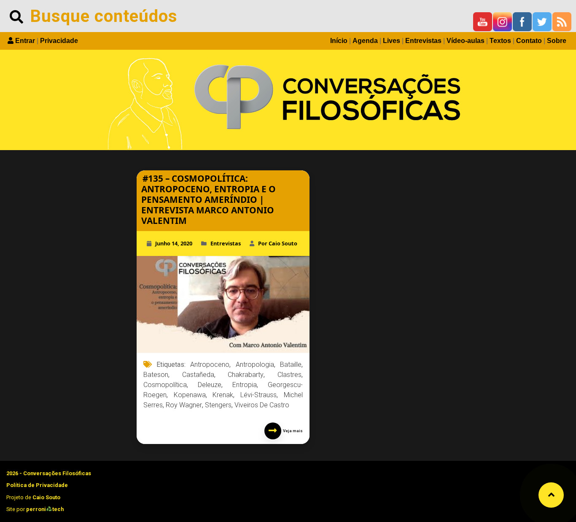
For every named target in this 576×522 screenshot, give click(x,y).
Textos (500, 40)
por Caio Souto (277, 243)
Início (338, 40)
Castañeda (198, 375)
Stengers (218, 405)
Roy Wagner (184, 405)
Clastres (289, 375)
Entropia (244, 385)
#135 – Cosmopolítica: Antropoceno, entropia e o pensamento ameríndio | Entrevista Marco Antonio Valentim (208, 199)
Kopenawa (190, 395)
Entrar (25, 40)
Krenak (223, 395)
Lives (391, 40)
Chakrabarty (246, 375)
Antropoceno (209, 365)
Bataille (290, 365)
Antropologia (255, 365)
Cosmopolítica (165, 385)
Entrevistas (423, 40)
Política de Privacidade (37, 485)
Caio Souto (46, 497)
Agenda (365, 40)
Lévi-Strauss (258, 395)
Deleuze (209, 385)
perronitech (45, 509)
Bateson (155, 375)
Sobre (556, 40)
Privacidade (59, 40)
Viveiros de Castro (261, 405)
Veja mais (292, 430)
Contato (529, 40)
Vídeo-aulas (465, 40)
